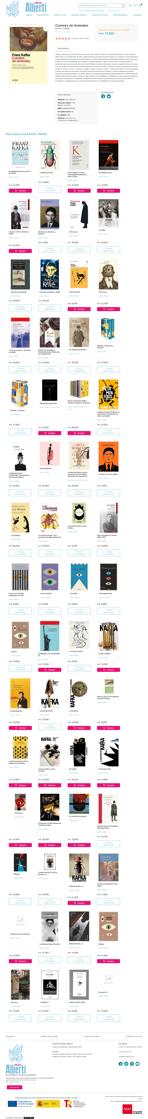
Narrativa (16, 24)
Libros (11, 24)
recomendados (120, 15)
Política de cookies (92, 1036)
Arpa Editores (70, 100)
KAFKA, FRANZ (14, 177)
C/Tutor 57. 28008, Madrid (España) (130, 1047)
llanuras (137, 15)
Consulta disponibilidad (49, 189)
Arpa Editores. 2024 (63, 32)
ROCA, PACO (83, 480)
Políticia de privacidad (49, 1036)
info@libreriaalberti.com (126, 1056)
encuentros (43, 15)
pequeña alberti (79, 15)
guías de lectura (100, 15)
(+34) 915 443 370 (125, 1052)
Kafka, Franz (55, 407)
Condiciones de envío (134, 1036)
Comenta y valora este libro (80, 38)
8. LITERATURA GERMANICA (27, 24)
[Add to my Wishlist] (46, 28)
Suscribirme (14, 1087)
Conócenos (10, 1036)
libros (29, 15)
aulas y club (60, 15)
